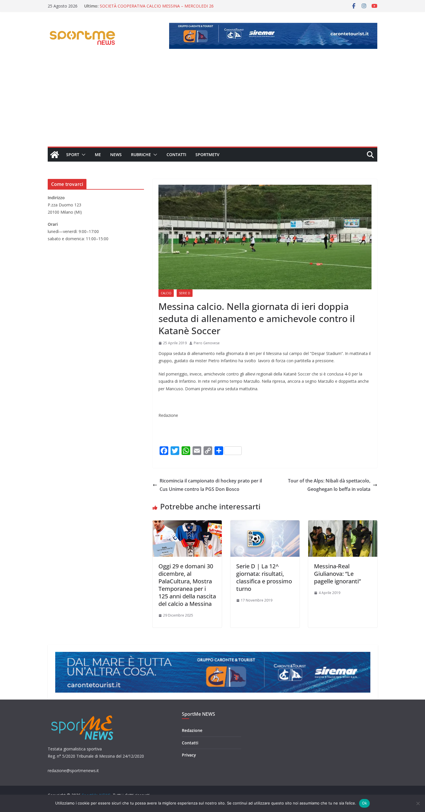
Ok (364, 803)
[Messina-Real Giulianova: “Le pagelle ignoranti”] (342, 524)
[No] (418, 803)
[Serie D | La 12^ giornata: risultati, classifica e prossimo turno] (265, 524)
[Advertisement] (212, 103)
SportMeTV (207, 154)
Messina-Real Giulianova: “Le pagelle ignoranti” (337, 573)
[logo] (83, 714)
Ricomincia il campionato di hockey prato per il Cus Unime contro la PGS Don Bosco (211, 485)
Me (98, 154)
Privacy (189, 755)
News (116, 154)
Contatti (176, 154)
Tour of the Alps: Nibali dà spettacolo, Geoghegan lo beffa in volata (328, 485)
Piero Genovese (207, 343)
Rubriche (141, 154)
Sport (72, 154)
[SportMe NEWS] (55, 155)
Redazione (192, 730)
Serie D (184, 293)
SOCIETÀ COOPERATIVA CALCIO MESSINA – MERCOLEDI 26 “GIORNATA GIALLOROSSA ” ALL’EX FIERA (157, 8)
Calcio (166, 293)
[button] (82, 155)
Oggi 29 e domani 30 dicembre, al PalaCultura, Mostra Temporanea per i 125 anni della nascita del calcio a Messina (187, 585)
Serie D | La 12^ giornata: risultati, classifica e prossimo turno (264, 577)
